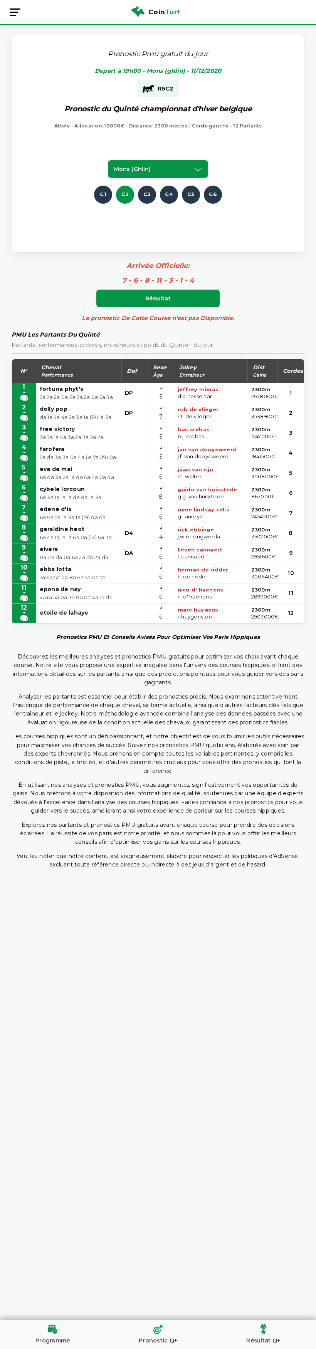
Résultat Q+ (263, 1340)
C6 (213, 194)
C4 (169, 194)
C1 (103, 194)
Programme (52, 1340)
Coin (164, 12)
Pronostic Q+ (158, 1340)
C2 (125, 194)
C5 (191, 194)
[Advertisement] (164, 221)
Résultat (158, 298)
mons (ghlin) (132, 169)
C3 (147, 194)
